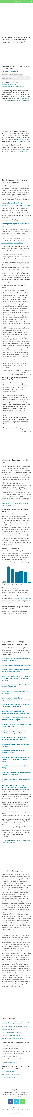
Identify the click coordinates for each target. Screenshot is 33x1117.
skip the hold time (20, 151)
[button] (31, 1)
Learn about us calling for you (10, 220)
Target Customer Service (9, 1077)
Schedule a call (20, 86)
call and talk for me (21, 598)
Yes (20, 1090)
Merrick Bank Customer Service (11, 1074)
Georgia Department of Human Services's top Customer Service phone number (15, 1023)
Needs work (25, 1090)
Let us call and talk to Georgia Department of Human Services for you (16, 204)
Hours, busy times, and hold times (12, 1035)
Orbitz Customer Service (9, 1071)
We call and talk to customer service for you (15, 1027)
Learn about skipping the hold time (12, 243)
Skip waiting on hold (8, 86)
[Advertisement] (16, 116)
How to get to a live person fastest (12, 1032)
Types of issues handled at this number (13, 1038)
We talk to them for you (9, 84)
